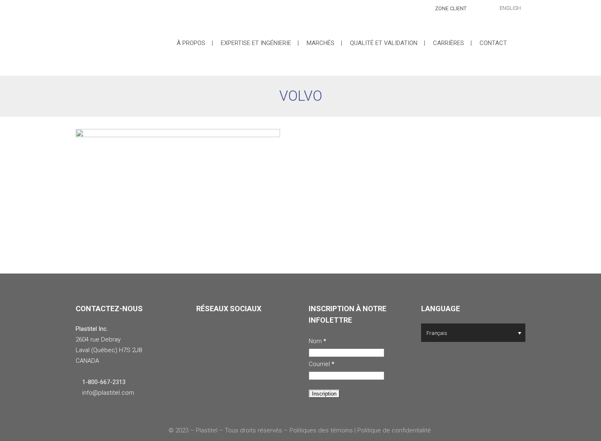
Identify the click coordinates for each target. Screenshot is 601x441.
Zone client (450, 8)
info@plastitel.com (108, 392)
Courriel (321, 364)
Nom (317, 341)
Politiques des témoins (321, 430)
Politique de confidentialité (395, 430)
